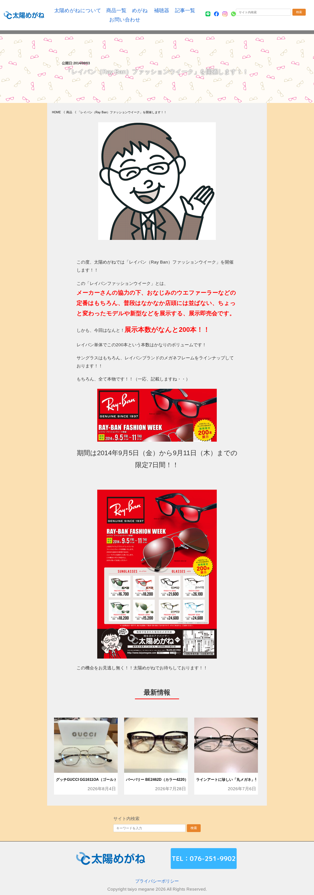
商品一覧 (116, 10)
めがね (140, 10)
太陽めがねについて (77, 10)
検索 (299, 12)
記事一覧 (185, 10)
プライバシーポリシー (157, 881)
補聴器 (161, 10)
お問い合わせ (124, 20)
